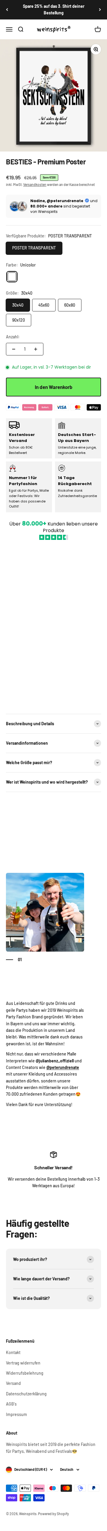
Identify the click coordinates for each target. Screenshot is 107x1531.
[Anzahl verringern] (13, 349)
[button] (53, 623)
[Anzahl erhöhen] (35, 349)
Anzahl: (13, 336)
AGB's (11, 1403)
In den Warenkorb (54, 387)
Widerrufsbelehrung (24, 1373)
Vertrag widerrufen (23, 1362)
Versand (13, 1383)
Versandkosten (34, 184)
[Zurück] (7, 9)
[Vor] (100, 9)
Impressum (16, 1414)
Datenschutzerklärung (26, 1393)
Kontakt (13, 1352)
